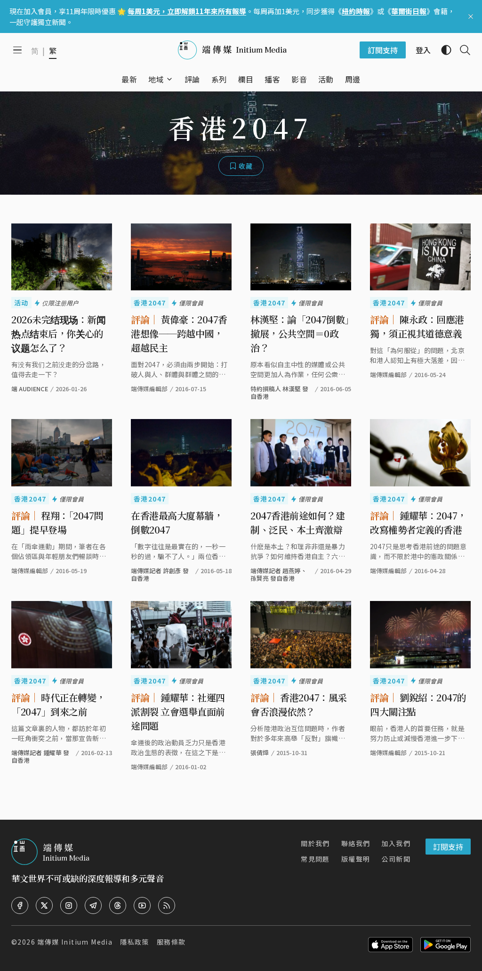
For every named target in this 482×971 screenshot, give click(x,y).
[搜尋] (461, 50)
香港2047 (150, 302)
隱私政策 (134, 941)
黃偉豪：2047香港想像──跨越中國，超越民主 (179, 333)
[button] (156, 79)
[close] (470, 16)
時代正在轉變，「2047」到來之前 (58, 704)
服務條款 (171, 941)
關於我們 (315, 843)
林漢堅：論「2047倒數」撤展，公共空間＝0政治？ (299, 333)
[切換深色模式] (442, 50)
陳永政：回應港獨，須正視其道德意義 (417, 326)
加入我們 (395, 843)
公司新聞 (395, 859)
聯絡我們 (355, 843)
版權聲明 (355, 859)
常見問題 (315, 859)
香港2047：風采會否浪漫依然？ (298, 704)
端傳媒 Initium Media (74, 941)
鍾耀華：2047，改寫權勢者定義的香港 (418, 522)
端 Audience (29, 388)
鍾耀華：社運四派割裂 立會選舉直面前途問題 (178, 711)
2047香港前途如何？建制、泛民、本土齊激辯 (297, 522)
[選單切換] (169, 79)
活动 (21, 302)
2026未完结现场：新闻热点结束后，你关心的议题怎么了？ (58, 333)
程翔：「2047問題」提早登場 (57, 522)
